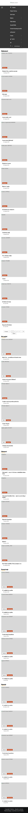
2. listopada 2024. (6, 280)
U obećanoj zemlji (6, 232)
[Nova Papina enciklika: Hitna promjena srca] (14, 553)
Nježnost (4, 541)
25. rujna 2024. (5, 326)
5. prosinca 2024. (6, 425)
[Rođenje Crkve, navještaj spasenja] (14, 60)
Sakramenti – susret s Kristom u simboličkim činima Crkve (13, 473)
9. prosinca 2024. (6, 403)
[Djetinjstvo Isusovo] (14, 153)
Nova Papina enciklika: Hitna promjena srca (11, 563)
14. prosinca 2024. (6, 475)
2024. (4, 354)
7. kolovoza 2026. (6, 614)
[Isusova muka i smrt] (14, 107)
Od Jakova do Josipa (6, 302)
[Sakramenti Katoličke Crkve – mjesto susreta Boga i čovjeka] (14, 485)
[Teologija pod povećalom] (14, 435)
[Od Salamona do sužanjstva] (14, 199)
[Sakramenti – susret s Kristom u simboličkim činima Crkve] (14, 462)
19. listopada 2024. (6, 165)
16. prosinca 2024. (6, 359)
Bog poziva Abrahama (7, 325)
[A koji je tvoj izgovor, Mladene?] (14, 369)
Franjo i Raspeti (5, 423)
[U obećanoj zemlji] (14, 222)
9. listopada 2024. (6, 234)
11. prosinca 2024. (6, 499)
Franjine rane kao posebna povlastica (10, 401)
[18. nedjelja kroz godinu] (14, 646)
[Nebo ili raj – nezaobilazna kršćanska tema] (14, 347)
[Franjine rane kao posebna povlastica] (14, 391)
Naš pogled (8, 354)
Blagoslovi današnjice (7, 519)
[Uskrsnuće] (14, 84)
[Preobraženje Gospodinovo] (14, 624)
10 (23, 331)
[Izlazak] (14, 268)
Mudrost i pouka (5, 186)
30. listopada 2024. (6, 95)
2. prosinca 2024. (6, 447)
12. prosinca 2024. (6, 381)
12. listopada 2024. (6, 211)
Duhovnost (5, 67)
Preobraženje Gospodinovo (8, 634)
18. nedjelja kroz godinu (7, 656)
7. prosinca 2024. (6, 521)
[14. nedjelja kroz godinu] (14, 668)
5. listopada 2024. (6, 257)
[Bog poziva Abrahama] (14, 314)
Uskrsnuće (4, 94)
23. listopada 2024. (6, 142)
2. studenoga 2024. (6, 72)
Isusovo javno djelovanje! (7, 140)
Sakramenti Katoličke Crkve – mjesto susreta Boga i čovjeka (14, 496)
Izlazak (3, 278)
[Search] (26, 27)
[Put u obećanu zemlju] (14, 245)
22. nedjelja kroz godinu (7, 590)
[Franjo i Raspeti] (14, 413)
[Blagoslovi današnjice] (14, 509)
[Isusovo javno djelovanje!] (14, 130)
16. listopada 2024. (6, 188)
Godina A (4, 586)
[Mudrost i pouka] (14, 176)
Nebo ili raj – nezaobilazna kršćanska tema (11, 357)
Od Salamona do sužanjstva (8, 209)
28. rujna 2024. (5, 303)
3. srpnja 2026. (5, 680)
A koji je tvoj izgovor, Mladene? (9, 379)
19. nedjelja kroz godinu (7, 612)
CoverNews (14, 810)
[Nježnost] (14, 531)
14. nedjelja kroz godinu (7, 678)
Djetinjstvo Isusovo (6, 163)
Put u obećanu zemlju (7, 255)
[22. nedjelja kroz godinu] (14, 580)
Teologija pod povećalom (7, 445)
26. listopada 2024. (6, 119)
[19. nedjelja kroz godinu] (14, 602)
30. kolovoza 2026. (6, 592)
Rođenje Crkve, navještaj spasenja (9, 71)
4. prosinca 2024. (6, 543)
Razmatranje (9, 586)
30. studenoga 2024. (6, 565)
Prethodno (6, 331)
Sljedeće (14, 333)
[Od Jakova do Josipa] (14, 291)
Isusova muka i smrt (6, 117)
